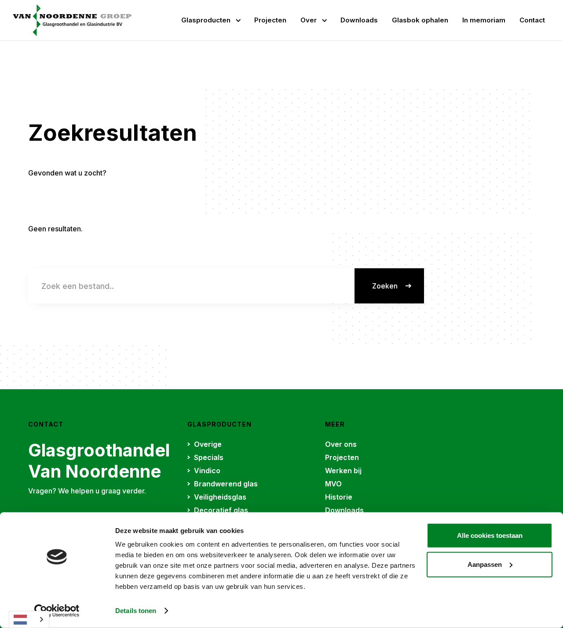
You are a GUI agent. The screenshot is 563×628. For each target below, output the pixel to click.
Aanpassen (485, 564)
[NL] (29, 619)
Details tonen (135, 610)
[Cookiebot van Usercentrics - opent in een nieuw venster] (56, 610)
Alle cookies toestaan (490, 535)
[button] (210, 20)
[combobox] (29, 619)
